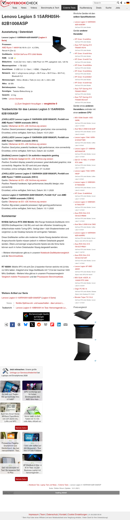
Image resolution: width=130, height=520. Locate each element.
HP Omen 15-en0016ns (83, 53)
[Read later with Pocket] (45, 324)
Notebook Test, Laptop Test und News (42, 485)
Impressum (34, 514)
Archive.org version (38, 125)
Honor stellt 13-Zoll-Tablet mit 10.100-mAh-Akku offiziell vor (32, 418)
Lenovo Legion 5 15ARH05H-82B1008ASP (21, 297)
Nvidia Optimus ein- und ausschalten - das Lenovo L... (40, 303)
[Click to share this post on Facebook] (12, 324)
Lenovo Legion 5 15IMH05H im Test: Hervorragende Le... (41, 307)
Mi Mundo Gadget (17, 158)
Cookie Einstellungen (77, 514)
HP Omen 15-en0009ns (83, 65)
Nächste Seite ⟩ (21, 428)
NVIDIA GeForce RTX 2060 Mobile (28, 54)
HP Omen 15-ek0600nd (83, 193)
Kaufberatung (86, 7)
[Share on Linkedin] (58, 324)
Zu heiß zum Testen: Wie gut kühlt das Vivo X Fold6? (10, 396)
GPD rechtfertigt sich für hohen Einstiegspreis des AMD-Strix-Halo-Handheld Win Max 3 (32, 396)
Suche (108, 7)
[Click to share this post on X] (32, 324)
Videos (34, 7)
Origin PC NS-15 (81, 288)
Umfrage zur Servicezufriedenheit (23, 372)
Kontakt (62, 514)
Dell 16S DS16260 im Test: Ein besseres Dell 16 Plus (10, 470)
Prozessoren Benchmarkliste (50, 276)
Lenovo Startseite (16, 98)
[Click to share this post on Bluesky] (25, 324)
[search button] (118, 3)
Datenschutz (52, 514)
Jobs (118, 7)
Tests (14, 7)
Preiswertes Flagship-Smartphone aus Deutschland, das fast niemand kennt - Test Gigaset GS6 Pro (10, 447)
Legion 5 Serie (48, 297)
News (23, 7)
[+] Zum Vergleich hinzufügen (28, 103)
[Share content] (6, 324)
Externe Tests (69, 7)
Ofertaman (13, 125)
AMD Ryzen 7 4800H (10, 47)
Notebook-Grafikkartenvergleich (55, 252)
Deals (98, 7)
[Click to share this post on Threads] (19, 324)
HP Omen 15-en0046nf (83, 77)
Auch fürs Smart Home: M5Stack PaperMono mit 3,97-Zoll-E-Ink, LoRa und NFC (10, 418)
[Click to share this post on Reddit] (39, 324)
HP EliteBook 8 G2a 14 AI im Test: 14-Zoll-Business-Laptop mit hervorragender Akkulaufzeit (32, 469)
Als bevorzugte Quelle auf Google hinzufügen (39, 317)
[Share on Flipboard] (52, 324)
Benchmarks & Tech (50, 7)
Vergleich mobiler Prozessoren (15, 276)
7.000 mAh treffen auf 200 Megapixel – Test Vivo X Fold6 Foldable (32, 448)
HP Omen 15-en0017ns (83, 59)
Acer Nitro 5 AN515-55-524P (85, 129)
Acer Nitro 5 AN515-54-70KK (85, 224)
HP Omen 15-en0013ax (83, 82)
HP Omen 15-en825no (83, 39)
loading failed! (8, 493)
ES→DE (25, 125)
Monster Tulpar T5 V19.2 (84, 297)
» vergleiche (49, 103)
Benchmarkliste (16, 255)
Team (42, 514)
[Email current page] (65, 324)
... (127, 7)
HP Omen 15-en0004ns (83, 71)
